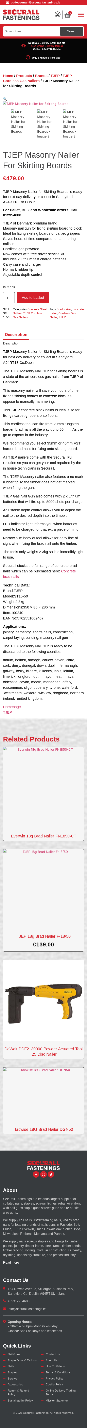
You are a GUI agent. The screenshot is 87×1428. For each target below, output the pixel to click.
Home (8, 76)
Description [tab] (16, 334)
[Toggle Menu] (81, 15)
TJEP (55, 76)
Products (24, 76)
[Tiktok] (51, 1174)
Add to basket (33, 298)
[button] (5, 99)
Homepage (12, 707)
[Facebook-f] (36, 1174)
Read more (11, 1262)
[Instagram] (43, 1174)
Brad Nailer (64, 309)
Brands (41, 76)
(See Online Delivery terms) (47, 46)
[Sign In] (57, 14)
